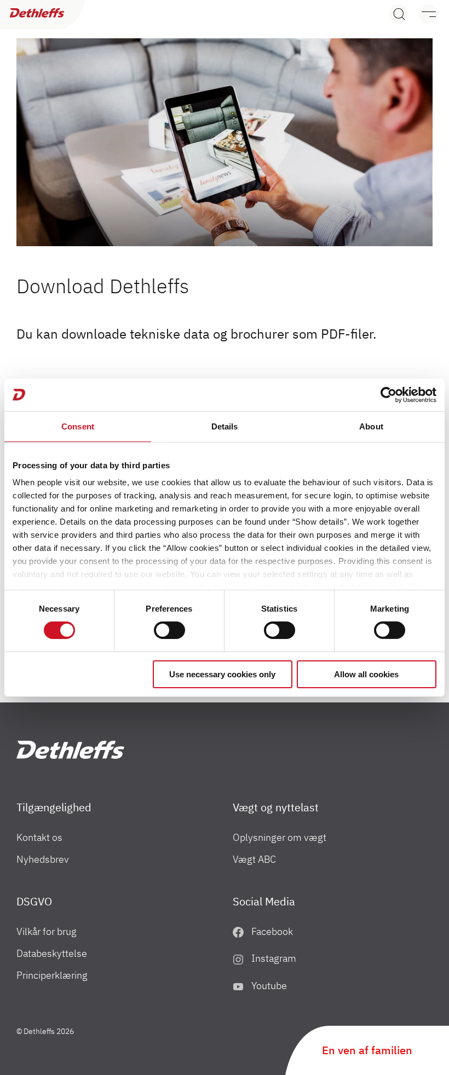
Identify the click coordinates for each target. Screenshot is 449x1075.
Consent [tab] (77, 426)
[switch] (169, 630)
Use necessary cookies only (222, 674)
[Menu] (423, 14)
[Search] (398, 14)
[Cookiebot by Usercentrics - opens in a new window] (388, 394)
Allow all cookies (366, 674)
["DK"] (70, 750)
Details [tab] (224, 426)
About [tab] (371, 426)
